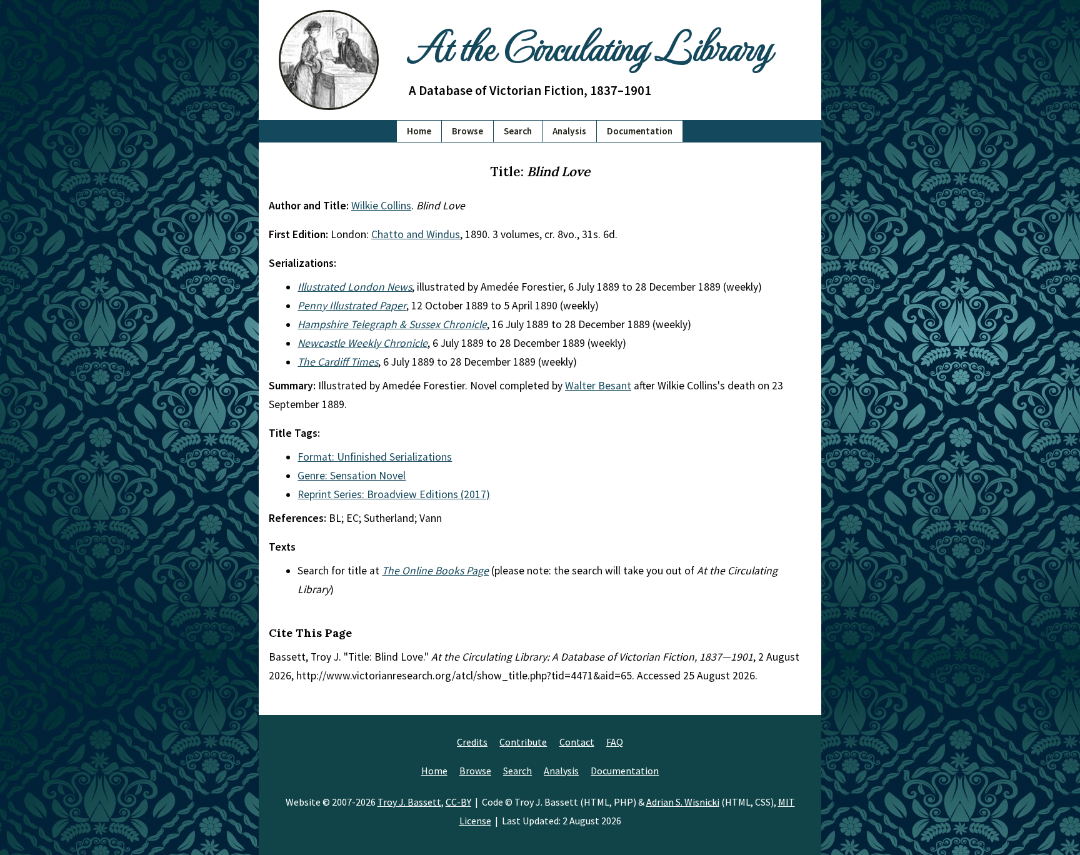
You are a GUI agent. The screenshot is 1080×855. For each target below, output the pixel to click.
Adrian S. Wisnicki (682, 802)
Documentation (639, 131)
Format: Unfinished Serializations (375, 457)
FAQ (614, 742)
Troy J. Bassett (409, 802)
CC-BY (458, 802)
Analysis (569, 131)
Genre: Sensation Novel (352, 475)
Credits (472, 742)
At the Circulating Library (590, 44)
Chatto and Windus (415, 234)
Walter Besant (598, 385)
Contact (576, 742)
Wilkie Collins (381, 205)
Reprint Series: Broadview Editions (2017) (394, 494)
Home (419, 131)
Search (518, 131)
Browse (467, 131)
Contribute (523, 742)
